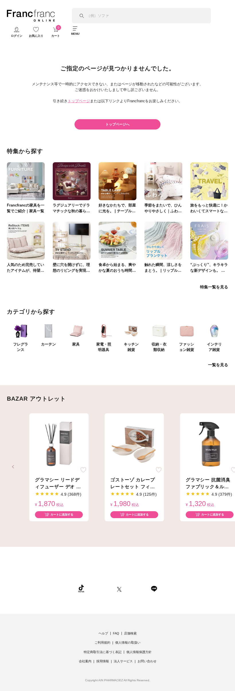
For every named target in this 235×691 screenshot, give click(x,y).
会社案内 (85, 661)
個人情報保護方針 (139, 652)
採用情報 (102, 661)
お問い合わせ (147, 661)
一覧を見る (218, 364)
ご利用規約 (102, 642)
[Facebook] (136, 588)
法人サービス (123, 661)
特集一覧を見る (214, 287)
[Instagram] (100, 588)
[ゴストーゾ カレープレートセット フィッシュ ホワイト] (134, 444)
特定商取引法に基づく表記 (103, 652)
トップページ (79, 101)
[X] (119, 588)
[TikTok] (81, 588)
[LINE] (154, 588)
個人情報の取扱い (127, 642)
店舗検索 (130, 633)
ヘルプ (103, 633)
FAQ (116, 633)
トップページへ (117, 124)
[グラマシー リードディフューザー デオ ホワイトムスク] (59, 444)
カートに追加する (61, 514)
